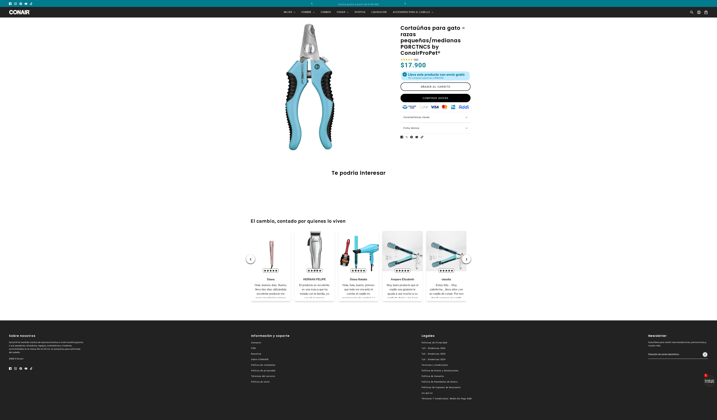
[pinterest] (21, 3)
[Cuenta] (699, 12)
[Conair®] (19, 12)
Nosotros (256, 354)
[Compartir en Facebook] (402, 137)
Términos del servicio (263, 376)
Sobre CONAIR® (260, 359)
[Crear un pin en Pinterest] (411, 137)
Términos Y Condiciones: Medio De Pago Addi (447, 398)
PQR (253, 348)
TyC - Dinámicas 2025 (434, 354)
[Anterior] (311, 3)
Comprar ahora (435, 98)
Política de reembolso (263, 365)
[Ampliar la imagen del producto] (310, 87)
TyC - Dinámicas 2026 (434, 348)
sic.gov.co (427, 393)
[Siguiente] (405, 3)
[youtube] (26, 3)
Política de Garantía (433, 376)
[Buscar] (692, 12)
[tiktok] (31, 3)
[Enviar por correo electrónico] (417, 137)
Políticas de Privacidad (434, 342)
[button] (422, 137)
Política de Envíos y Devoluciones (440, 370)
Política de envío (260, 382)
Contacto (256, 342)
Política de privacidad (263, 370)
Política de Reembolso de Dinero (440, 382)
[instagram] (15, 3)
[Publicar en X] (406, 137)
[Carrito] (706, 12)
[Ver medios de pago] (436, 76)
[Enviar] (705, 354)
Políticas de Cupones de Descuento (441, 387)
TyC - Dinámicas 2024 (434, 359)
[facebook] (10, 3)
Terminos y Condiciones (435, 365)
